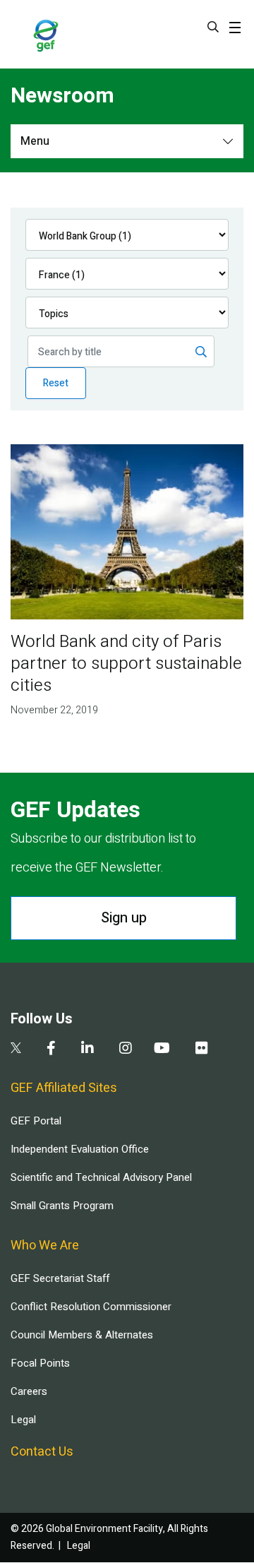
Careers (29, 1391)
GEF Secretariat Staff (60, 1278)
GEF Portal (36, 1121)
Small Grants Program (62, 1205)
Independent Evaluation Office (80, 1149)
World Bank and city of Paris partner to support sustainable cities (126, 663)
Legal (23, 1419)
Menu (34, 141)
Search (213, 26)
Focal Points (40, 1363)
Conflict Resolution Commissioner (91, 1306)
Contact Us (42, 1451)
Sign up (124, 918)
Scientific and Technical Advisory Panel (101, 1177)
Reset (55, 383)
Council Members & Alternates (82, 1335)
